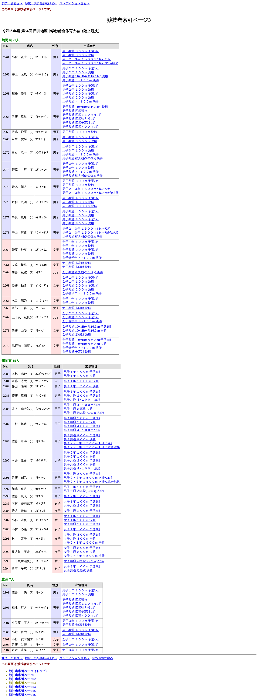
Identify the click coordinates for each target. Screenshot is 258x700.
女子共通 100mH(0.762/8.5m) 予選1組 (86, 339)
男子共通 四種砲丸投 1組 (79, 118)
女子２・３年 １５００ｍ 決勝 (84, 542)
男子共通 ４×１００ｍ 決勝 (80, 80)
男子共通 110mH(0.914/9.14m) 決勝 (85, 76)
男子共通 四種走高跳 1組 (79, 122)
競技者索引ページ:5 (22, 690)
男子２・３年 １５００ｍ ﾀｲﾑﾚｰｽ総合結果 (90, 63)
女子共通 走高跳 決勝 (76, 263)
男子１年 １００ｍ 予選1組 (82, 371)
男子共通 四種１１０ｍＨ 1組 (82, 114)
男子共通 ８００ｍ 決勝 (78, 55)
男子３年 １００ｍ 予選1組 (80, 146)
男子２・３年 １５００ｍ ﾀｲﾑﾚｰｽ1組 (86, 59)
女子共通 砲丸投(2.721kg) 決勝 (82, 272)
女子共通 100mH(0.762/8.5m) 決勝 (84, 330)
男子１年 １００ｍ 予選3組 (80, 590)
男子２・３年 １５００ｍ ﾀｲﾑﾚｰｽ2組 (86, 188)
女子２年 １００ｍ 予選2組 (80, 313)
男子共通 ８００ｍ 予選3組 (80, 51)
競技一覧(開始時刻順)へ (41, 3)
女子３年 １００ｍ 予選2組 (80, 650)
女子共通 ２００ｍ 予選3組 (80, 317)
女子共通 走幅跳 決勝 (76, 267)
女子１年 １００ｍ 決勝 (78, 245)
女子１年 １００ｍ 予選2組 (80, 298)
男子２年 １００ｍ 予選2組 (82, 452)
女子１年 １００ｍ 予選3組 (80, 241)
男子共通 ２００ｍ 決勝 (78, 97)
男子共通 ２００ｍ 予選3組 (82, 418)
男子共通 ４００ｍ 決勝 (78, 202)
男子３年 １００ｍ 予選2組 (80, 163)
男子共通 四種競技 (74, 110)
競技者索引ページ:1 (22, 675)
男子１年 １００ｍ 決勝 (80, 375)
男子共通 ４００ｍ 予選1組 (80, 198)
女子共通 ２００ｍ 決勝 (78, 253)
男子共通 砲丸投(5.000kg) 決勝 (82, 158)
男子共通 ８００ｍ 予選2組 (80, 181)
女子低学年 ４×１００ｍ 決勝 (82, 257)
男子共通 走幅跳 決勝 (78, 408)
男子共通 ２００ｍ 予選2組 (82, 395)
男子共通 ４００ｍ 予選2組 (80, 137)
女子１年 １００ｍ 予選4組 (80, 277)
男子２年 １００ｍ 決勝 (78, 72)
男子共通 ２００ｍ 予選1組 (80, 93)
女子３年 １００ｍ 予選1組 (82, 566)
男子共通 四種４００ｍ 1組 (80, 126)
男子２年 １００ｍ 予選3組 (80, 85)
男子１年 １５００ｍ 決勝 (81, 381)
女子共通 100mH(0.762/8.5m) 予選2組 (86, 326)
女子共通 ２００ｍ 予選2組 (80, 249)
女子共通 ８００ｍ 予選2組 (82, 534)
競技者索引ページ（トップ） (28, 671)
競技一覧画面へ (12, 3)
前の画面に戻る (102, 658)
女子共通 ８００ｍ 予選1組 (82, 547)
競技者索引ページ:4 (22, 686)
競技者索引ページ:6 (22, 694)
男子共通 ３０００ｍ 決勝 (79, 132)
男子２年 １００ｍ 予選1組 (80, 68)
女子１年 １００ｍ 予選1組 (82, 516)
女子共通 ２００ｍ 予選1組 (80, 285)
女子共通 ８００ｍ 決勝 (80, 538)
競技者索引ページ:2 (22, 679)
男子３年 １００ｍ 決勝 (78, 150)
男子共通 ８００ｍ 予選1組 (80, 219)
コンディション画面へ (74, 3)
